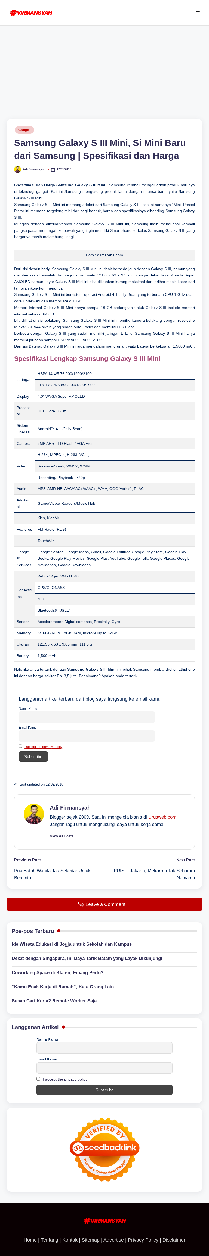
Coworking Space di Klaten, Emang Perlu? (57, 972)
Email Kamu (28, 727)
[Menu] (199, 12)
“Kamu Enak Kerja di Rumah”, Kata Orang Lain (63, 986)
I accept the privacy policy (43, 747)
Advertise (113, 1240)
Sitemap (91, 1240)
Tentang (49, 1240)
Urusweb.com (162, 817)
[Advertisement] (104, 66)
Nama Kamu (28, 709)
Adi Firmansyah (70, 808)
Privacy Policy (143, 1240)
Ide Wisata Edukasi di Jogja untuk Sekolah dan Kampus (72, 944)
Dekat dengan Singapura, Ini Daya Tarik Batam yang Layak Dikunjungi (87, 958)
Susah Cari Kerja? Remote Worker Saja (54, 1000)
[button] (61, 836)
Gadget (24, 130)
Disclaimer (173, 1240)
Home (30, 1240)
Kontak (70, 1240)
